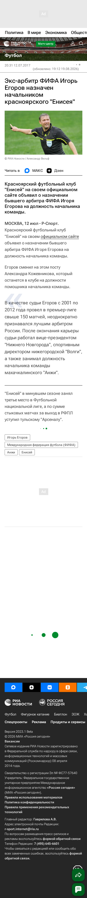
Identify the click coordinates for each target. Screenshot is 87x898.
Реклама (39, 722)
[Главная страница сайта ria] (5, 43)
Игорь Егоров (17, 437)
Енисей (27, 452)
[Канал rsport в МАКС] (13, 687)
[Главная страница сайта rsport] (28, 43)
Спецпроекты (16, 722)
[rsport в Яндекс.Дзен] (31, 687)
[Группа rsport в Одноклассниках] (68, 687)
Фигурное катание (35, 714)
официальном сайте (60, 236)
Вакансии (12, 741)
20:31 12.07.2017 (17, 65)
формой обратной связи (62, 839)
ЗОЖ (75, 714)
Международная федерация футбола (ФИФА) (41, 445)
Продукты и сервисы (68, 722)
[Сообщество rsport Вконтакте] (49, 687)
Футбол (10, 714)
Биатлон (60, 714)
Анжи (11, 452)
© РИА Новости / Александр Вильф (27, 158)
